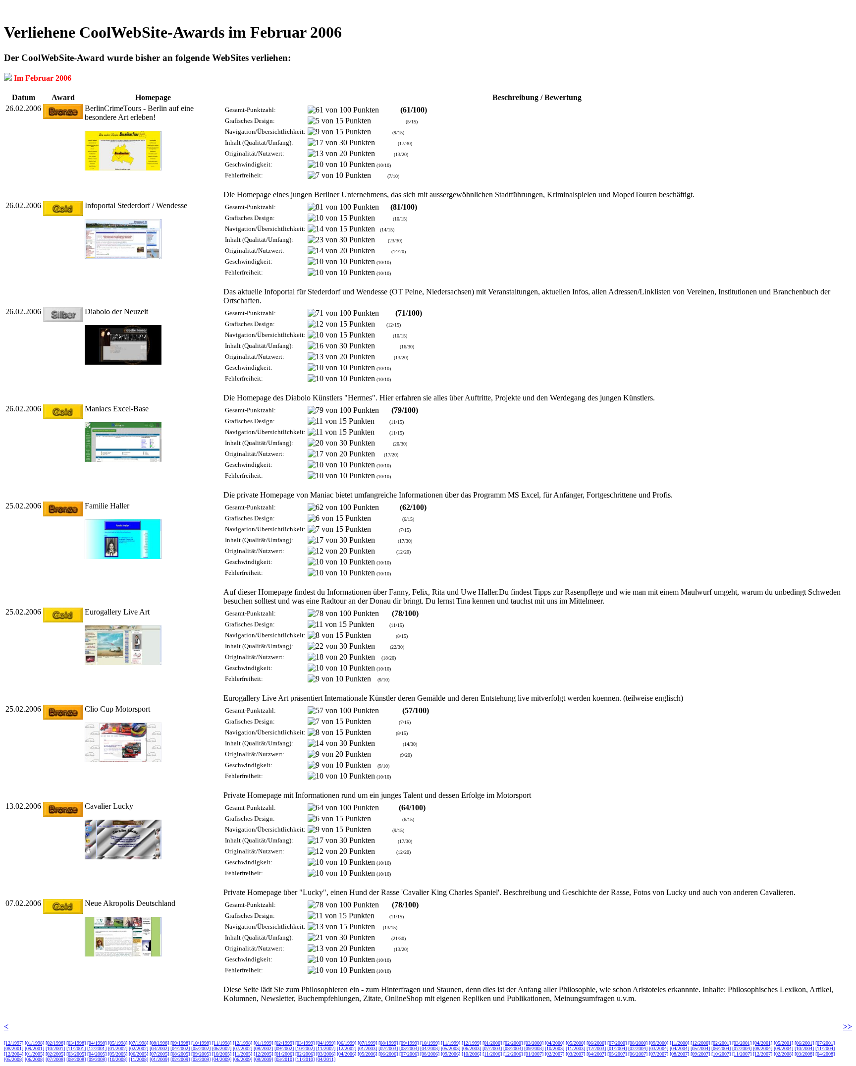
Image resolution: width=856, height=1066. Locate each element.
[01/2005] (34, 1054)
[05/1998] (117, 1043)
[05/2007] (617, 1054)
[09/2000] (658, 1043)
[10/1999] (429, 1043)
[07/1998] (138, 1043)
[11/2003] (575, 1048)
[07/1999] (367, 1043)
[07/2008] (55, 1059)
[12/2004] (13, 1054)
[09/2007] (700, 1054)
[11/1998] (221, 1043)
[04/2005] (97, 1054)
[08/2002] (263, 1048)
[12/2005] (263, 1054)
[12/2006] (513, 1054)
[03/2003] (409, 1048)
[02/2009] (180, 1059)
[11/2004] (825, 1048)
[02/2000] (513, 1043)
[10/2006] (471, 1054)
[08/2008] (76, 1059)
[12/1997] (13, 1043)
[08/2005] (180, 1054)
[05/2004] (700, 1048)
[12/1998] (242, 1043)
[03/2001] (741, 1043)
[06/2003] (471, 1048)
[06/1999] (346, 1043)
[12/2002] (346, 1048)
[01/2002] (117, 1048)
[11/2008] (138, 1059)
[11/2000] (679, 1043)
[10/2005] (221, 1054)
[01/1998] (34, 1043)
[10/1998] (201, 1043)
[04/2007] (596, 1054)
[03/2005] (76, 1054)
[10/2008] (117, 1059)
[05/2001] (783, 1043)
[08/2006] (429, 1054)
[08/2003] (513, 1048)
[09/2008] (97, 1059)
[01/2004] (617, 1048)
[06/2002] (221, 1048)
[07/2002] (242, 1048)
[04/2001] (762, 1043)
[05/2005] (117, 1054)
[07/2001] (825, 1043)
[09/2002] (284, 1048)
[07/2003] (492, 1048)
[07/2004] (741, 1048)
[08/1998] (159, 1043)
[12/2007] (762, 1054)
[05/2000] (575, 1043)
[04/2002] (180, 1048)
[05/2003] (450, 1048)
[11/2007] (741, 1054)
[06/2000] (596, 1043)
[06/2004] (721, 1048)
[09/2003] (533, 1048)
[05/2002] (201, 1048)
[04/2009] (221, 1059)
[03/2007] (575, 1054)
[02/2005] (55, 1054)
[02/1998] (55, 1043)
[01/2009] (159, 1059)
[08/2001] (13, 1048)
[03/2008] (804, 1054)
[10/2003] (554, 1048)
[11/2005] (242, 1054)
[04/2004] (679, 1048)
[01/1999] (263, 1043)
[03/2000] (533, 1043)
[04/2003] (429, 1048)
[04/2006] (346, 1054)
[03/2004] (658, 1048)
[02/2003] (388, 1048)
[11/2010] (305, 1059)
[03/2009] (201, 1059)
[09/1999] (409, 1043)
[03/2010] (284, 1059)
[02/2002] (138, 1048)
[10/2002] (305, 1048)
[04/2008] (825, 1054)
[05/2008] (13, 1059)
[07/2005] (159, 1054)
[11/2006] (492, 1054)
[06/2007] (637, 1054)
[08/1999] (388, 1043)
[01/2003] (367, 1048)
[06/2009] (242, 1059)
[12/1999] (471, 1043)
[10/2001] (55, 1048)
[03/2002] (159, 1048)
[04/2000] (554, 1043)
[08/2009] (263, 1059)
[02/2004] (637, 1048)
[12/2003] (596, 1048)
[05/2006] (367, 1054)
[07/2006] (409, 1054)
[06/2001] (804, 1043)
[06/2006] (388, 1054)
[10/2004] (804, 1048)
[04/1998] (97, 1043)
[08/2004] (762, 1048)
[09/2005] (201, 1054)
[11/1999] (450, 1043)
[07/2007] (658, 1054)
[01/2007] (533, 1054)
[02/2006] (305, 1054)
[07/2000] (617, 1043)
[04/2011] (325, 1059)
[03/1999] (305, 1043)
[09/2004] (783, 1048)
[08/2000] (637, 1043)
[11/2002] (325, 1048)
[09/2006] (450, 1054)
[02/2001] (721, 1043)
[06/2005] (138, 1054)
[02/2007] (554, 1054)
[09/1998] (180, 1043)
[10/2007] (721, 1054)
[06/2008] (34, 1059)
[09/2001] (34, 1048)
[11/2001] (76, 1048)
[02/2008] (783, 1054)
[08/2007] (679, 1054)
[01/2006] (284, 1054)
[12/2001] (97, 1048)
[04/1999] (325, 1043)
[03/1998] (76, 1043)
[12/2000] (700, 1043)
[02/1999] (284, 1043)
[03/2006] (325, 1054)
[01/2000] (492, 1043)
